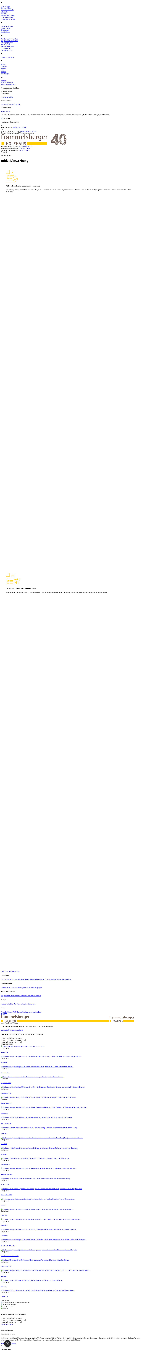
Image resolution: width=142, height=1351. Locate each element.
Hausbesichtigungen (7, 57)
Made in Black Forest (37, 1204)
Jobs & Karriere (24, 150)
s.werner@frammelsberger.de (10, 104)
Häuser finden (25, 148)
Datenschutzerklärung (15, 1254)
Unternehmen (5, 6)
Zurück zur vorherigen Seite (10, 1196)
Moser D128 (4, 1287)
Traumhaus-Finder (7, 26)
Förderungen (26, 1236)
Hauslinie (4, 1266)
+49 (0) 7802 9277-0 (25, 146)
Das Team (17, 1228)
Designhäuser (23, 1212)
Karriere (19, 1236)
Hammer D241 (4, 1276)
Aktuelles (4, 1236)
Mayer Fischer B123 (6, 1307)
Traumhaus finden (7, 1269)
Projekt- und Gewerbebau (9, 39)
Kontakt (3, 81)
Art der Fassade (6, 1263)
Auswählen (10, 197)
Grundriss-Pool (36, 1236)
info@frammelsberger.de (28, 131)
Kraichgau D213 (5, 1297)
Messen (10, 1236)
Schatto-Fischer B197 (6, 1327)
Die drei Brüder (6, 1204)
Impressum (4, 1254)
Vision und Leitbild (18, 1204)
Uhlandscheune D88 (6, 1317)
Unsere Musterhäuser (64, 1204)
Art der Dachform (7, 1264)
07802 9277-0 (5, 111)
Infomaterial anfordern (28, 1228)
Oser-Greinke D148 (6, 1348)
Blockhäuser (14, 1212)
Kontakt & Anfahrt (7, 97)
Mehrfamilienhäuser (34, 1220)
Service (3, 64)
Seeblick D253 (4, 1338)
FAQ (15, 1236)
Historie (27, 1204)
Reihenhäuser (23, 1220)
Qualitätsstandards (51, 1204)
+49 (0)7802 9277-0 (19, 127)
